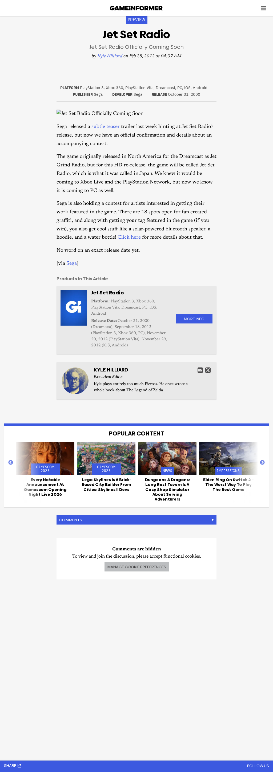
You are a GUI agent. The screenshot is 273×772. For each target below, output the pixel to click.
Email (200, 370)
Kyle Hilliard (109, 56)
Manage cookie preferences (136, 567)
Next (262, 462)
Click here (129, 237)
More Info (194, 319)
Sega (71, 263)
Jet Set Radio (107, 292)
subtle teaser (105, 126)
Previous (10, 462)
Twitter (208, 370)
